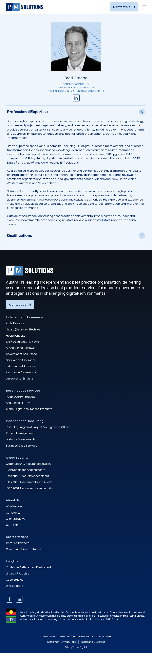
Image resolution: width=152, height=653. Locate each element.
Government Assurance (21, 354)
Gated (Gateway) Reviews (23, 329)
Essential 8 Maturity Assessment (27, 476)
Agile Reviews (15, 323)
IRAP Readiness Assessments (25, 470)
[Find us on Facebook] (9, 599)
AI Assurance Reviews (20, 348)
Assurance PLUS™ (18, 403)
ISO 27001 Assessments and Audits (29, 482)
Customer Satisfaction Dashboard (28, 567)
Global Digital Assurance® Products (29, 409)
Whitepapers (14, 586)
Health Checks (15, 335)
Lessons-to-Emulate (19, 378)
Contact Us (121, 7)
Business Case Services (21, 445)
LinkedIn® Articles (17, 573)
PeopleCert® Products (21, 396)
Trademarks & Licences (92, 642)
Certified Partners (17, 543)
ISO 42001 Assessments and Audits (29, 488)
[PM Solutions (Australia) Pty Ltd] (24, 7)
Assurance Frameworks (21, 372)
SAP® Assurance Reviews (22, 342)
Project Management (20, 433)
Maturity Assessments (21, 439)
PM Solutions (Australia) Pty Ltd (73, 636)
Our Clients (13, 512)
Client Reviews (15, 519)
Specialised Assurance (21, 360)
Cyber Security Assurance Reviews (28, 464)
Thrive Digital (79, 647)
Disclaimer (53, 642)
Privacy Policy (69, 642)
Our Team (12, 525)
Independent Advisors (20, 366)
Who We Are (14, 506)
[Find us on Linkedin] (76, 98)
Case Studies (15, 579)
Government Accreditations (24, 549)
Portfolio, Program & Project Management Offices (38, 427)
